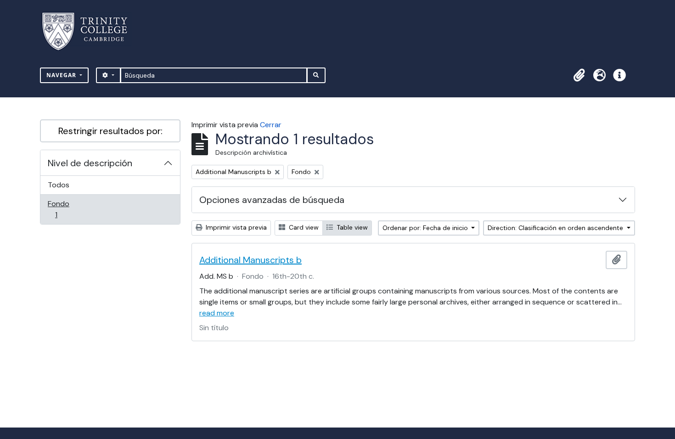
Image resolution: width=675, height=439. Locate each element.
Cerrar (270, 124)
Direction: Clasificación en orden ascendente (556, 228)
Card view (303, 227)
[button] (579, 75)
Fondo (69, 209)
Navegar (62, 75)
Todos (58, 185)
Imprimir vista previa (235, 227)
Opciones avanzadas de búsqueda (271, 200)
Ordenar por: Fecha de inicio (426, 228)
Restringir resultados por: (110, 131)
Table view (351, 227)
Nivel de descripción (90, 163)
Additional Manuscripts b (250, 259)
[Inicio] (90, 31)
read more (216, 313)
